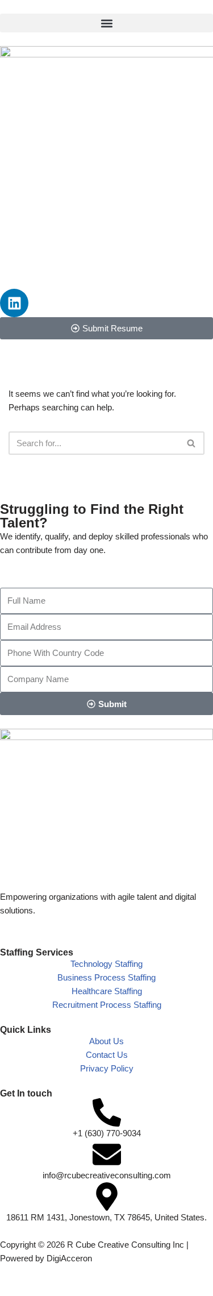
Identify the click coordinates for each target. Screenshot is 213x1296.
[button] (106, 23)
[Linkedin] (14, 303)
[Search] (191, 443)
